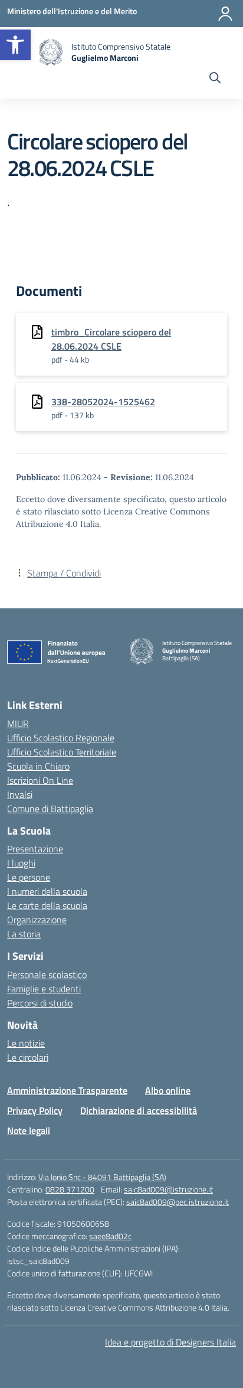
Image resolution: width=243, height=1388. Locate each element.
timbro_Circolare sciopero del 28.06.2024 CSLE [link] (111, 339)
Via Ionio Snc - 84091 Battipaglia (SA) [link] (102, 1177)
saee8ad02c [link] (110, 1236)
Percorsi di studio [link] (40, 1003)
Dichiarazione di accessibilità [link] (138, 1110)
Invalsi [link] (19, 794)
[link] (15, 45)
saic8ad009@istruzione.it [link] (168, 1189)
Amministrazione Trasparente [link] (67, 1090)
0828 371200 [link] (69, 1189)
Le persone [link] (28, 877)
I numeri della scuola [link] (47, 891)
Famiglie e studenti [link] (44, 989)
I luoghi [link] (21, 863)
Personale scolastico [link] (47, 974)
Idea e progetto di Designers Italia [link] (170, 1342)
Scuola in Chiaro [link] (38, 766)
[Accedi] (225, 13)
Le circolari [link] (27, 1057)
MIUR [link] (18, 723)
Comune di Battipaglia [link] (50, 808)
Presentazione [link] (35, 849)
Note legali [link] (28, 1130)
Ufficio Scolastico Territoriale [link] (61, 752)
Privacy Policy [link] (35, 1110)
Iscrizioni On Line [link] (40, 780)
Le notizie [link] (26, 1043)
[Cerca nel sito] (215, 79)
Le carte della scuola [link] (47, 905)
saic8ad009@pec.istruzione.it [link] (177, 1201)
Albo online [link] (168, 1090)
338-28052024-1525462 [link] (103, 402)
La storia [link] (24, 934)
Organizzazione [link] (37, 920)
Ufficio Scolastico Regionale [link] (60, 738)
